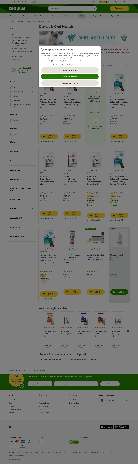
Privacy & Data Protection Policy (66, 65)
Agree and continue (70, 77)
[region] (70, 66)
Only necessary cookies (70, 83)
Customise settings (70, 70)
